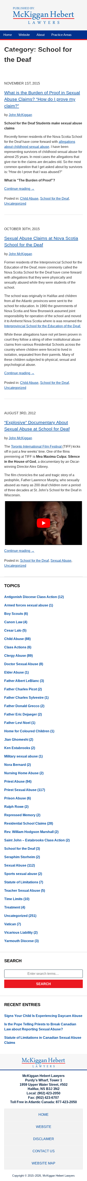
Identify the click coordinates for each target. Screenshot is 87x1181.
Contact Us (35, 51)
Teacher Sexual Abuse (22, 890)
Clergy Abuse (15, 655)
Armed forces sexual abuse (26, 605)
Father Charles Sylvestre (24, 697)
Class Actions (15, 647)
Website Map (43, 1163)
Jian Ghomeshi (16, 739)
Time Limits (13, 899)
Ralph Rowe (14, 806)
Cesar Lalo (13, 630)
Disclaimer (43, 1139)
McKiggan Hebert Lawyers (59, 1175)
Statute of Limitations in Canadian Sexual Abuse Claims (42, 1040)
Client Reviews (35, 43)
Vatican (10, 924)
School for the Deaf (54, 198)
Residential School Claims (25, 823)
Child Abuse (29, 198)
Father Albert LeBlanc (21, 681)
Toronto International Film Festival (37, 446)
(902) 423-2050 (48, 1093)
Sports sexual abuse (20, 874)
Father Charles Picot (20, 689)
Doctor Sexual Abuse (21, 664)
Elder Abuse (14, 672)
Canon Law (13, 622)
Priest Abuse (14, 781)
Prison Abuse (15, 798)
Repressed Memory (19, 815)
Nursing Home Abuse (21, 773)
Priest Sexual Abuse (20, 790)
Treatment (12, 907)
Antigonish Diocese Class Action (30, 597)
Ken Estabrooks (17, 748)
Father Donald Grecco (21, 706)
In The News (12, 51)
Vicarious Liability (18, 932)
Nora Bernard (15, 764)
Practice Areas (61, 34)
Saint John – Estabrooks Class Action (34, 840)
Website (24, 34)
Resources (11, 43)
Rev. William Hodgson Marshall (29, 832)
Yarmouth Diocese (19, 941)
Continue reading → (19, 188)
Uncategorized (15, 203)
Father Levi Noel (17, 723)
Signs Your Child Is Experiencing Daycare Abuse (43, 1016)
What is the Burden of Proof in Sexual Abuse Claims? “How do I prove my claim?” (42, 99)
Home (7, 34)
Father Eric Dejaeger (20, 714)
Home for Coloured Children (26, 731)
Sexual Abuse (60, 560)
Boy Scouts (13, 613)
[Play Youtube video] (43, 523)
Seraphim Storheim (19, 857)
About (41, 34)
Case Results (62, 43)
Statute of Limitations (21, 882)
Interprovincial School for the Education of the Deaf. (42, 326)
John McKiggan (20, 115)
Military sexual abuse (21, 756)
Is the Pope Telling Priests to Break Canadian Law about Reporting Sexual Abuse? (40, 1026)
